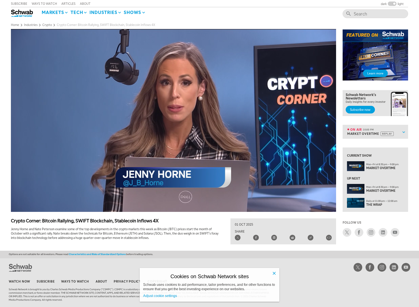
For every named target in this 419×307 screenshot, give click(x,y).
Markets (53, 12)
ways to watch (44, 3)
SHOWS (132, 12)
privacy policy (127, 281)
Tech (76, 12)
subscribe (19, 3)
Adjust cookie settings (160, 296)
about (85, 3)
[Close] (274, 273)
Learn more (375, 73)
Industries (103, 12)
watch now (19, 281)
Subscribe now (360, 109)
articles (68, 3)
